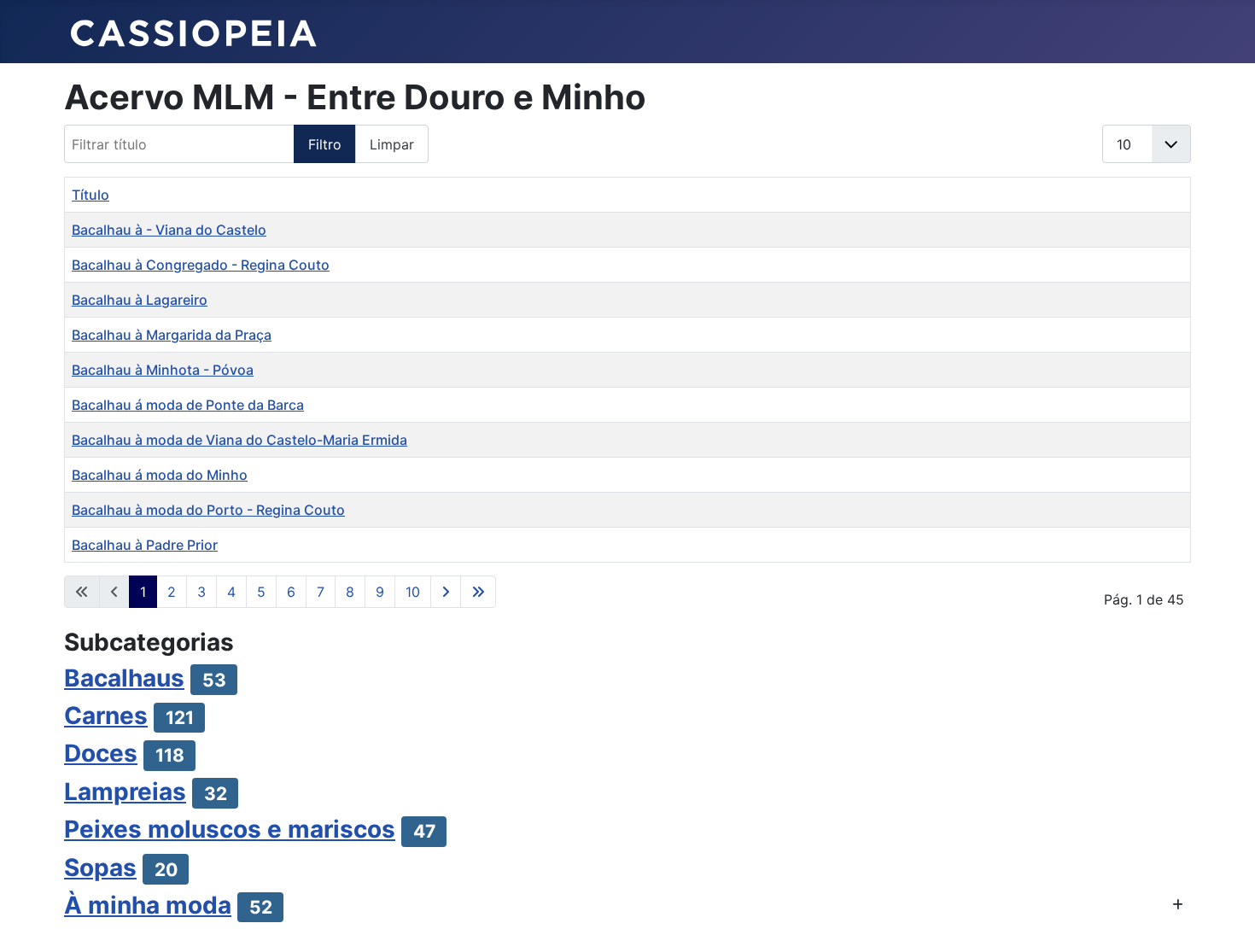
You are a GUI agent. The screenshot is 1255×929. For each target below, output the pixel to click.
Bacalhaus (124, 677)
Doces (100, 753)
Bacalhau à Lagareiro (139, 299)
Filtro (324, 144)
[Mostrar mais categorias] (1178, 904)
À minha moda (147, 905)
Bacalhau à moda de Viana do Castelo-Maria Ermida (239, 439)
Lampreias (125, 791)
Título (90, 194)
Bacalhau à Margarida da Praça (171, 334)
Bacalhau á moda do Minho (160, 474)
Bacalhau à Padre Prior (145, 544)
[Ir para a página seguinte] (445, 592)
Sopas (100, 867)
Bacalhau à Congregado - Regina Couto (201, 264)
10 (413, 591)
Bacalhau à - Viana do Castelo (169, 229)
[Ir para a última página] (478, 592)
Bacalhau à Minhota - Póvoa (163, 369)
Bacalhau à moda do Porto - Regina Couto (208, 509)
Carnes (106, 715)
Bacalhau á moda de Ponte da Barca (188, 404)
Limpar (392, 144)
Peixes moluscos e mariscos (229, 829)
